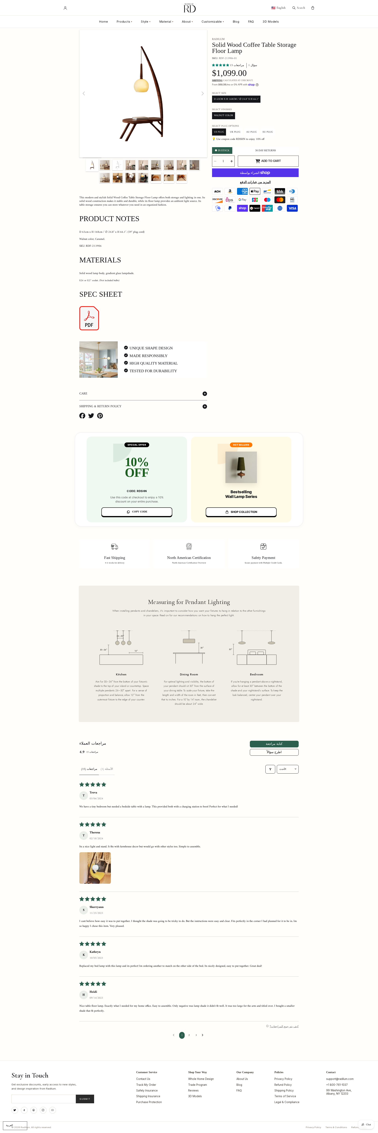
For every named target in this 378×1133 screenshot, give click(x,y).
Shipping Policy (284, 1090)
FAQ (251, 21)
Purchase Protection (149, 1102)
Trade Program (197, 1084)
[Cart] (312, 8)
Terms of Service (285, 1096)
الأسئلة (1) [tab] (106, 769)
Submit (85, 1099)
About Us (242, 1078)
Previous (84, 94)
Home (103, 21)
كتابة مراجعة (274, 744)
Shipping (217, 80)
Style (146, 21)
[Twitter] (14, 1110)
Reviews (193, 1090)
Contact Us (143, 1078)
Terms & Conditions (336, 1127)
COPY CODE (139, 511)
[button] (221, 65)
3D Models (271, 21)
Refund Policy (283, 1084)
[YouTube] (52, 1110)
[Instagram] (43, 1110)
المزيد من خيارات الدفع (255, 182)
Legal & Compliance (286, 1102)
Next (202, 94)
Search (301, 7)
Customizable (213, 21)
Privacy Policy (283, 1078)
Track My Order (146, 1084)
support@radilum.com (340, 1078)
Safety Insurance (147, 1090)
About (187, 21)
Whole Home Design (201, 1078)
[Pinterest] (33, 1110)
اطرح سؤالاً (274, 752)
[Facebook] (24, 1110)
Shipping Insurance (148, 1096)
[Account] (65, 8)
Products (124, 21)
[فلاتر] (270, 769)
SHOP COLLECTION (244, 511)
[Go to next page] (203, 1035)
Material (166, 21)
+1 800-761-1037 (337, 1084)
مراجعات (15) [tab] (89, 769)
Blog (236, 21)
